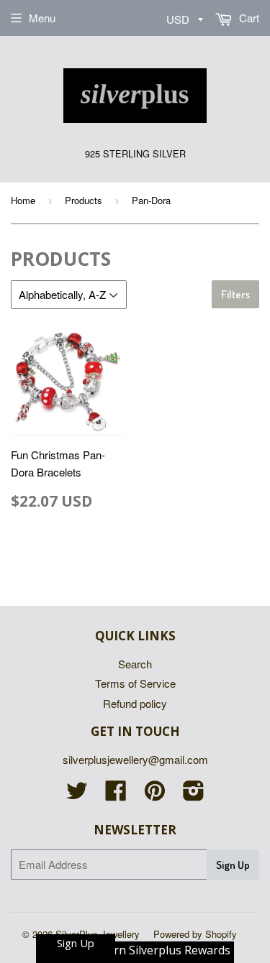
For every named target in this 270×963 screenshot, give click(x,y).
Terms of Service (135, 683)
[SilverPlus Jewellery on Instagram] (193, 794)
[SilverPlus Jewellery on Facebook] (116, 794)
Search (135, 663)
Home (23, 200)
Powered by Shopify (195, 934)
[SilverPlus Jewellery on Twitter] (77, 794)
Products (83, 200)
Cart (247, 17)
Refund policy (135, 703)
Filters (235, 294)
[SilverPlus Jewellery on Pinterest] (155, 794)
